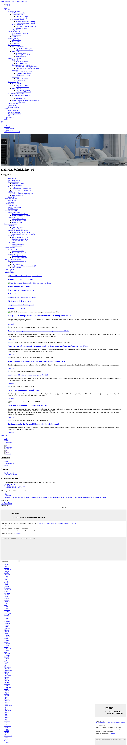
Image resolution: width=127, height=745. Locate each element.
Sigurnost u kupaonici (14, 31)
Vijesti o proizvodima (14, 114)
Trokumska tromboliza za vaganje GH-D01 (24, 390)
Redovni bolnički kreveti (23, 90)
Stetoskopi (15, 70)
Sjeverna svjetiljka (13, 107)
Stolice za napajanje (21, 18)
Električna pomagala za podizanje (25, 23)
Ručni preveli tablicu (22, 85)
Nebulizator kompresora (33, 497)
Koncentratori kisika (18, 46)
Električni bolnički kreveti (23, 92)
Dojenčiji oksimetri (21, 63)
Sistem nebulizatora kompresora (82, 497)
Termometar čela (20, 80)
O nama (6, 109)
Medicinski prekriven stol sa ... (19, 301)
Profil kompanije (13, 110)
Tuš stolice (15, 36)
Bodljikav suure (20, 102)
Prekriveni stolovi (17, 83)
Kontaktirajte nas (9, 117)
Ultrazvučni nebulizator (22, 53)
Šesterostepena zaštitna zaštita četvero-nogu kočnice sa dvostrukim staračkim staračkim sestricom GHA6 (48, 346)
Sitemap (6, 494)
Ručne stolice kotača (22, 16)
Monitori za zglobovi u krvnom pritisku (27, 68)
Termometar (15, 77)
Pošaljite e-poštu (5, 502)
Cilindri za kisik (16, 40)
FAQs (6, 119)
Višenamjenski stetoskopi (23, 75)
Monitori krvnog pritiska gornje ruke (26, 66)
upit (9, 324)
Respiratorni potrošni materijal (21, 95)
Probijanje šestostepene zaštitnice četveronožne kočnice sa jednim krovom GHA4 (38, 331)
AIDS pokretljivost (17, 24)
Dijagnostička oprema (14, 58)
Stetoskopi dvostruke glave (23, 73)
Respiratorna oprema (14, 45)
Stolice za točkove (17, 14)
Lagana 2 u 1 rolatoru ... (17, 308)
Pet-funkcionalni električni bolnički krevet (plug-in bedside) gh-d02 (33, 424)
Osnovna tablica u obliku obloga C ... (22, 279)
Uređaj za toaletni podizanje (20, 33)
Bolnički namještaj (13, 82)
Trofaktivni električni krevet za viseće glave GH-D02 (28, 375)
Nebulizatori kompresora (100, 497)
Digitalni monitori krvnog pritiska (22, 65)
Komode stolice (16, 35)
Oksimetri (15, 60)
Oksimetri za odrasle (22, 61)
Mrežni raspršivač (21, 56)
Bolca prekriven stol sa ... (17, 294)
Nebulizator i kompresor (65, 497)
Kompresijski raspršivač (23, 55)
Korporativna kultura (14, 112)
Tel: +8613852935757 (11, 484)
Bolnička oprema (13, 38)
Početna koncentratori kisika (24, 48)
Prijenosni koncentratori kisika (24, 50)
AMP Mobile (8, 495)
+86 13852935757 (6, 504)
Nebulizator (15, 51)
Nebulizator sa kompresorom (49, 497)
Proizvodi (7, 9)
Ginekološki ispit (13, 103)
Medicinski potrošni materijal (16, 93)
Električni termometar (22, 78)
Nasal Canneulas (20, 98)
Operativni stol (12, 105)
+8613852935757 (6, 1)
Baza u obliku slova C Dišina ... (20, 287)
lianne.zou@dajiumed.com (19, 1)
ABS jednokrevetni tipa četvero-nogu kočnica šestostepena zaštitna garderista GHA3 (40, 316)
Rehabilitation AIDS (14, 11)
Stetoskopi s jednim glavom (24, 72)
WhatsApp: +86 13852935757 (13, 487)
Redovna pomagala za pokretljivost (26, 26)
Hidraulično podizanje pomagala (25, 21)
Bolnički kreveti (16, 88)
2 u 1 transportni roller (18, 13)
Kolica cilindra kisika (18, 41)
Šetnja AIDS (15, 30)
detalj (12, 324)
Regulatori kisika (17, 43)
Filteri (17, 97)
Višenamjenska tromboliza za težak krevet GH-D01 (27, 405)
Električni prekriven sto (22, 87)
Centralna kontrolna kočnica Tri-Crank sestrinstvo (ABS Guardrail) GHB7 (37, 361)
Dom (5, 8)
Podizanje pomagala (18, 19)
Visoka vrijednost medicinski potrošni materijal (25, 100)
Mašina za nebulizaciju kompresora (14, 497)
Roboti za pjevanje (21, 28)
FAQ (9, 115)
